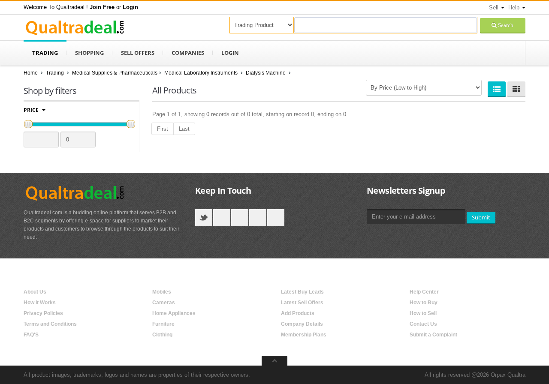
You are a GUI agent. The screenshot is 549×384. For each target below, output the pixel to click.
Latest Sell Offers (302, 303)
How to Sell (423, 313)
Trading (45, 53)
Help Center (424, 292)
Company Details (302, 324)
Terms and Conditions (50, 324)
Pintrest (275, 217)
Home (31, 73)
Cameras (163, 303)
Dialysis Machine (266, 73)
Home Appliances (174, 313)
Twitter (203, 217)
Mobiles (161, 292)
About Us (35, 292)
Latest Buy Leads (302, 292)
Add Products (297, 313)
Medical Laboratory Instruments (201, 73)
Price (32, 110)
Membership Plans (303, 335)
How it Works (40, 303)
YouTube (239, 217)
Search (505, 25)
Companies (188, 53)
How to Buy (423, 303)
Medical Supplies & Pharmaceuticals (114, 73)
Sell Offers (137, 53)
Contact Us (423, 324)
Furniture (163, 324)
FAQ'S (31, 335)
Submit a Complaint (433, 335)
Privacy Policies (43, 313)
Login (230, 53)
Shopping (89, 53)
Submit (481, 217)
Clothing (162, 335)
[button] (102, 7)
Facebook (221, 217)
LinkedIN (257, 217)
